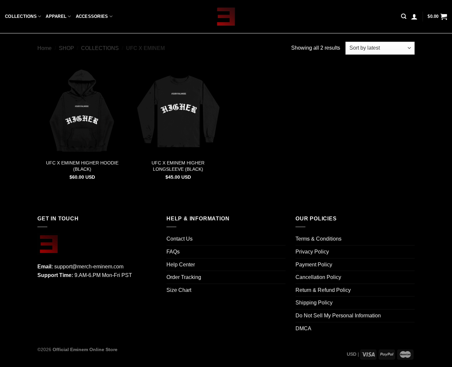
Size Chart (178, 290)
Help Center (180, 264)
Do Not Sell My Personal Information (338, 315)
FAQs (173, 251)
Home (44, 48)
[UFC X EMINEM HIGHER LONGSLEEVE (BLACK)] (178, 111)
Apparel (56, 16)
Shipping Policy (314, 302)
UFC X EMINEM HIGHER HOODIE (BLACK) (82, 166)
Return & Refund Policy (323, 290)
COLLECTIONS (21, 16)
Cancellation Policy (318, 277)
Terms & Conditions (318, 239)
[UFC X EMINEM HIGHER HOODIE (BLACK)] (82, 111)
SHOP (66, 48)
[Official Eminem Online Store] (226, 16)
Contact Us (179, 239)
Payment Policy (313, 264)
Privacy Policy (312, 251)
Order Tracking (183, 277)
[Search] (403, 16)
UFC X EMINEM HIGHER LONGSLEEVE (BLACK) (178, 166)
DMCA (303, 328)
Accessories (92, 16)
